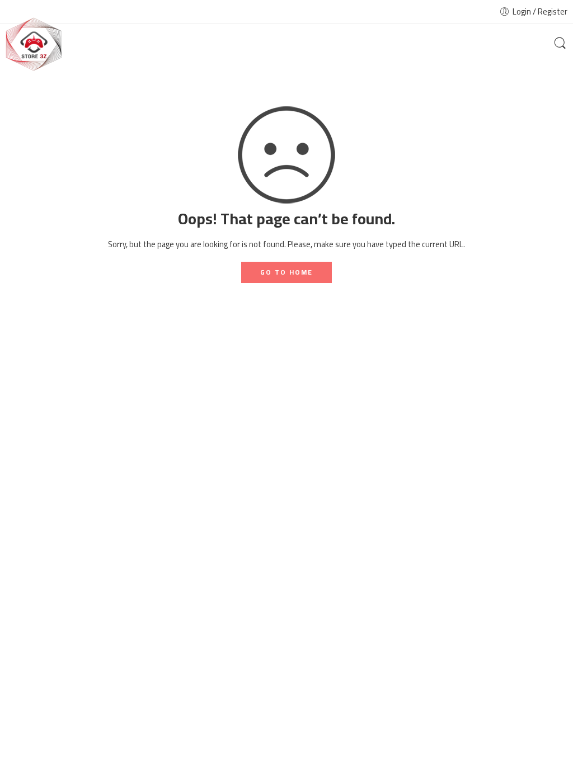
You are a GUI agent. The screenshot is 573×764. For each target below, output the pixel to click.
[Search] (560, 44)
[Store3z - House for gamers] (34, 44)
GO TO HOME (286, 272)
